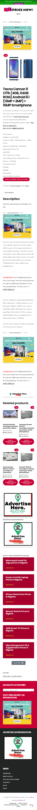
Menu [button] (18, 14)
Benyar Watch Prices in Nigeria (17, 612)
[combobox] (18, 690)
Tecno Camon (16, 186)
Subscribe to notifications (12, 676)
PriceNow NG (18, 9)
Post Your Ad (19, 4)
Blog (5, 785)
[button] (19, 663)
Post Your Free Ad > (21, 117)
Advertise (7, 773)
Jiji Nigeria (21, 800)
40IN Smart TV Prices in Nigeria (17, 629)
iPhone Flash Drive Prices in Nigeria (18, 595)
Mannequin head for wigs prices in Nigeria (17, 561)
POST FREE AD (8, 289)
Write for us (8, 776)
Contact (6, 782)
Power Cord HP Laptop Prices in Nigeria (17, 578)
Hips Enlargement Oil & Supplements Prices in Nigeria (17, 647)
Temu (27, 186)
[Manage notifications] (32, 805)
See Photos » (10, 568)
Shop (5, 788)
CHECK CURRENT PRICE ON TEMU (16, 179)
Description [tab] (9, 192)
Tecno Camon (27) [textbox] (18, 691)
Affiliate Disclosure (11, 779)
